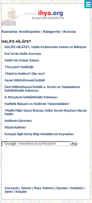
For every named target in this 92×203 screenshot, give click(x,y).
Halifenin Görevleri (18, 121)
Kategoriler (52, 32)
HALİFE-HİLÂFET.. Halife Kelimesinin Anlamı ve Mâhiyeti (45, 47)
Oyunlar (62, 188)
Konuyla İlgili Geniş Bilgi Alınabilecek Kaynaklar (39, 134)
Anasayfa (12, 188)
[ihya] (38, 25)
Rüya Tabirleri (44, 188)
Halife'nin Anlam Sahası (22, 60)
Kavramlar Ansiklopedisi (21, 32)
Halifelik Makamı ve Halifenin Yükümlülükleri (37, 104)
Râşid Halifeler (15, 127)
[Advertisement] (42, 162)
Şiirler (9, 192)
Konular (69, 32)
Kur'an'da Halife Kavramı (23, 54)
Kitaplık (21, 192)
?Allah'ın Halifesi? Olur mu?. (25, 74)
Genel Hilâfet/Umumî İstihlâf (25, 80)
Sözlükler (77, 188)
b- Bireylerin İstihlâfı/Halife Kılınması (31, 97)
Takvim (26, 188)
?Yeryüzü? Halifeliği (19, 67)
